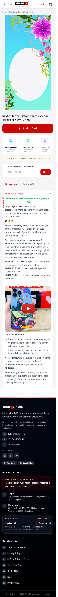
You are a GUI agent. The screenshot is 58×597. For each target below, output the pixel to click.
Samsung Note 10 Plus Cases (21, 12)
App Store (11, 463)
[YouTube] (16, 455)
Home (4, 12)
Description (11, 184)
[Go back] (5, 4)
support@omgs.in (16, 434)
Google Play (28, 463)
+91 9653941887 (16, 439)
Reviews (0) (28, 184)
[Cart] (50, 4)
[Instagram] (4, 455)
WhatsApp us (14, 444)
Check (45, 172)
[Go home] (11, 4)
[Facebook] (10, 455)
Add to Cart (30, 128)
